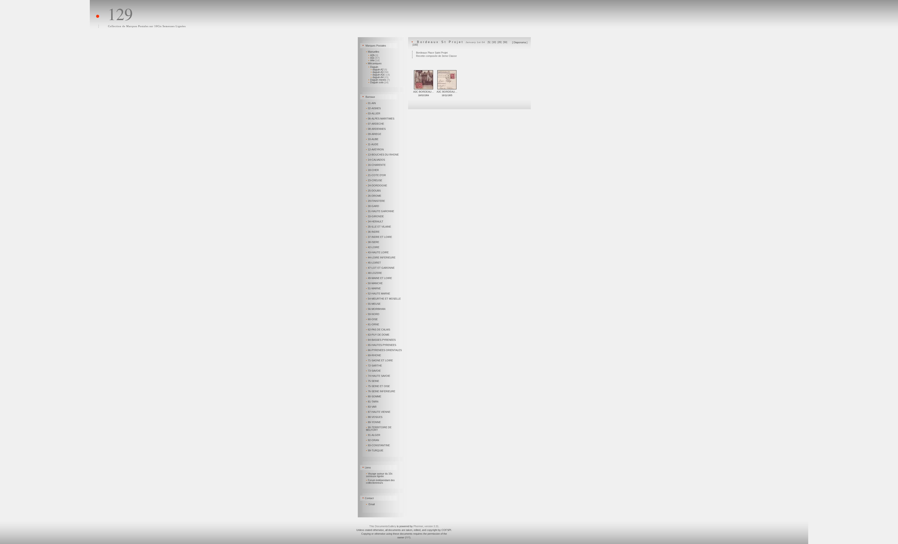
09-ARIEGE (373, 134)
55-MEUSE (373, 303)
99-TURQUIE (374, 450)
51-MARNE (373, 288)
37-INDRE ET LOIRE (379, 237)
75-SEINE (372, 381)
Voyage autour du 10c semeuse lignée (379, 475)
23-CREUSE (374, 180)
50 (505, 42)
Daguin (373, 66)
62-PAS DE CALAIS (378, 329)
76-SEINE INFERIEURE (380, 391)
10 (493, 42)
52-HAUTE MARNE (378, 293)
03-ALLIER (373, 113)
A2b (373, 55)
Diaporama (520, 42)
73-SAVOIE (373, 370)
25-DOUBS (373, 190)
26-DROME (373, 195)
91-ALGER (373, 435)
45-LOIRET (373, 262)
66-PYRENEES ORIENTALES (384, 350)
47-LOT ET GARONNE (380, 267)
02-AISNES (373, 108)
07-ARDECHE (375, 123)
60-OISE (372, 319)
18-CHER (372, 170)
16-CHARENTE (376, 164)
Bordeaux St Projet (440, 42)
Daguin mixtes (379, 79)
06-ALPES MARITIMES (380, 118)
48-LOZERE (374, 273)
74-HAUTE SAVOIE (378, 375)
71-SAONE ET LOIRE (379, 360)
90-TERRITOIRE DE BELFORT (378, 428)
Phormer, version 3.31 (425, 526)
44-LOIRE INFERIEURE (380, 257)
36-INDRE (373, 231)
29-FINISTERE (375, 200)
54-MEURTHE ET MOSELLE (383, 298)
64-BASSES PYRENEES (381, 339)
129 (120, 13)
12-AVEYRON (375, 149)
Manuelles (372, 51)
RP (407, 537)
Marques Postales (376, 45)
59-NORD (372, 314)
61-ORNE (372, 324)
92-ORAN (372, 440)
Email (372, 504)
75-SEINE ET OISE (378, 386)
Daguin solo (378, 82)
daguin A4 (379, 77)
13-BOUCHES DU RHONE (382, 154)
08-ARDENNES (376, 128)
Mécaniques (374, 63)
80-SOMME (373, 396)
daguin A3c (380, 74)
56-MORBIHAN (375, 309)
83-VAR (371, 406)
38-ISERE (372, 242)
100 (415, 44)
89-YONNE (373, 422)
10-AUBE (372, 139)
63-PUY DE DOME (377, 334)
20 (499, 42)
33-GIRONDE (375, 216)
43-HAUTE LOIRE (377, 252)
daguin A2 (379, 69)
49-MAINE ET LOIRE (379, 278)
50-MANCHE (374, 283)
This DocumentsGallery (382, 526)
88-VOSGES (374, 417)
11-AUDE (372, 144)
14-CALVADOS (375, 159)
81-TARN (372, 401)
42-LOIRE (372, 247)
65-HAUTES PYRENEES (381, 345)
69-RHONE (373, 355)
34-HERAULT (374, 221)
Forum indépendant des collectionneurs (380, 481)
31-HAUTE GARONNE (380, 211)
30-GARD (372, 206)
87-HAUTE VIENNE (378, 411)
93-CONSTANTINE (378, 445)
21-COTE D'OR (376, 175)
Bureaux (370, 96)
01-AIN (371, 103)
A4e (374, 60)
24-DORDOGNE (376, 185)
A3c (374, 57)
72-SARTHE (374, 365)
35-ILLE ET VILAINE (378, 226)
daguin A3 (379, 72)
